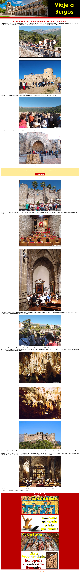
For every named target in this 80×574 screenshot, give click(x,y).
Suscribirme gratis (40, 174)
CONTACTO (2, 17)
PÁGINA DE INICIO (77, 17)
